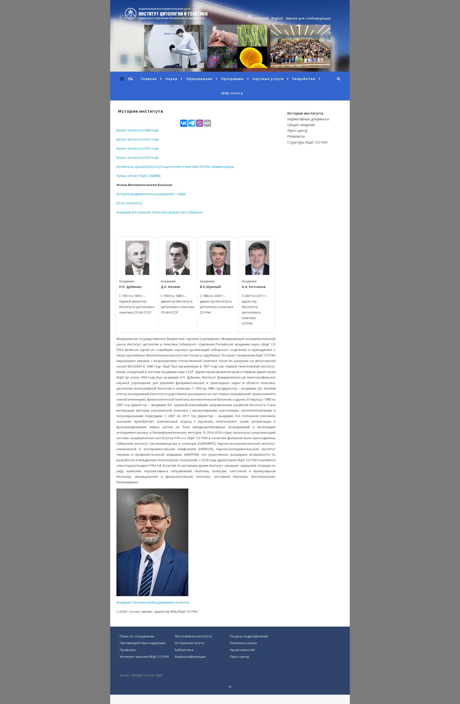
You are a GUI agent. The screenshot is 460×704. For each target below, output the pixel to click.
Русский (262, 18)
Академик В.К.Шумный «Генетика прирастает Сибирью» (159, 212)
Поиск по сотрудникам (137, 636)
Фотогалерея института (193, 636)
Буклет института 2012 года (137, 148)
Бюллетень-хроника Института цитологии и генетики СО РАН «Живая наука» (175, 166)
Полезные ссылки (243, 643)
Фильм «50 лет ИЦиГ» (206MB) (138, 176)
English (277, 18)
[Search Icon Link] (251, 18)
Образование (199, 78)
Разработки (303, 78)
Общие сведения (301, 124)
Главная (149, 78)
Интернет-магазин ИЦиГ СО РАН (144, 656)
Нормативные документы (308, 119)
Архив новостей (242, 650)
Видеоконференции (190, 656)
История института (305, 113)
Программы (232, 78)
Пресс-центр (297, 130)
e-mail (124, 675)
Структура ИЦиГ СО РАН (307, 142)
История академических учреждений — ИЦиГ (151, 194)
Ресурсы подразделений (249, 636)
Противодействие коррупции (142, 643)
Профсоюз (128, 650)
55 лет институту (129, 203)
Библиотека (184, 650)
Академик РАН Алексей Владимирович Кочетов (152, 602)
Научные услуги (268, 78)
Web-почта (232, 93)
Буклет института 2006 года (137, 130)
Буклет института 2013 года (137, 157)
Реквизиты (296, 136)
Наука (171, 78)
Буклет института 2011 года (137, 139)
